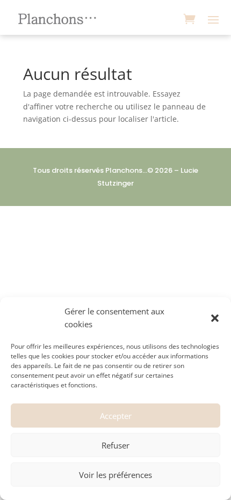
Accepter (116, 415)
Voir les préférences (115, 474)
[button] (215, 318)
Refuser (115, 445)
